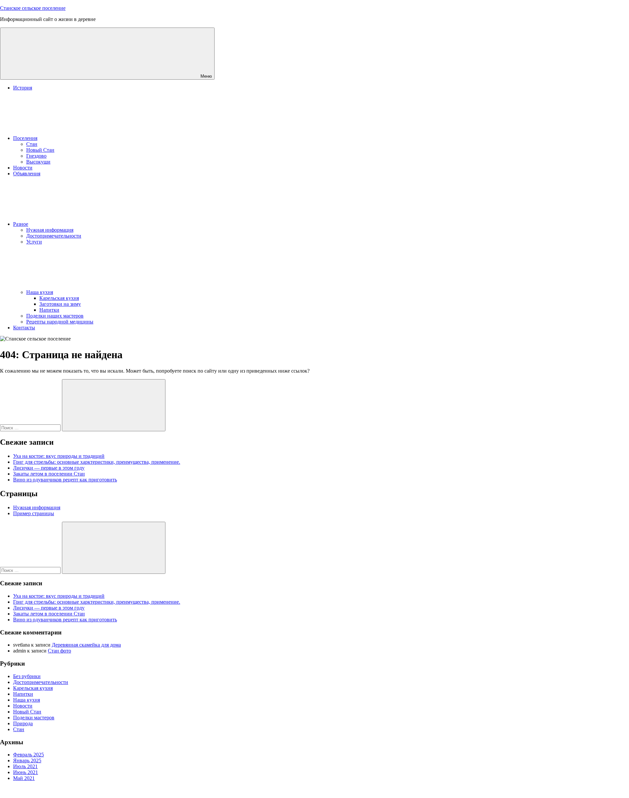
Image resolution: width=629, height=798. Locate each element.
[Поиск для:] (31, 427)
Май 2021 (24, 778)
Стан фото (59, 650)
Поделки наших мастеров (55, 316)
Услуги (34, 241)
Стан (31, 144)
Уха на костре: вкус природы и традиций (59, 456)
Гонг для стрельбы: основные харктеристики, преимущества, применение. (96, 462)
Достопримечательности (53, 236)
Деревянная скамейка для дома (86, 645)
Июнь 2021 (25, 772)
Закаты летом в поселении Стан (49, 474)
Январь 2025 (27, 760)
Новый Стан (40, 150)
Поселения (25, 138)
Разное (20, 224)
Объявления (26, 173)
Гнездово (36, 156)
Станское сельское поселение (33, 8)
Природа (23, 723)
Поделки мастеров (33, 717)
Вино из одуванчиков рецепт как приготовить (65, 479)
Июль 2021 (25, 766)
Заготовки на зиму (60, 304)
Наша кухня (39, 292)
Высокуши (38, 162)
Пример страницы (33, 513)
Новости (22, 167)
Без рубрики (27, 676)
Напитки (49, 310)
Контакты (24, 327)
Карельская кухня (59, 298)
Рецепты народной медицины (59, 321)
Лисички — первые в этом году (49, 468)
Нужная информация (49, 230)
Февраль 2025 (28, 754)
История (22, 87)
